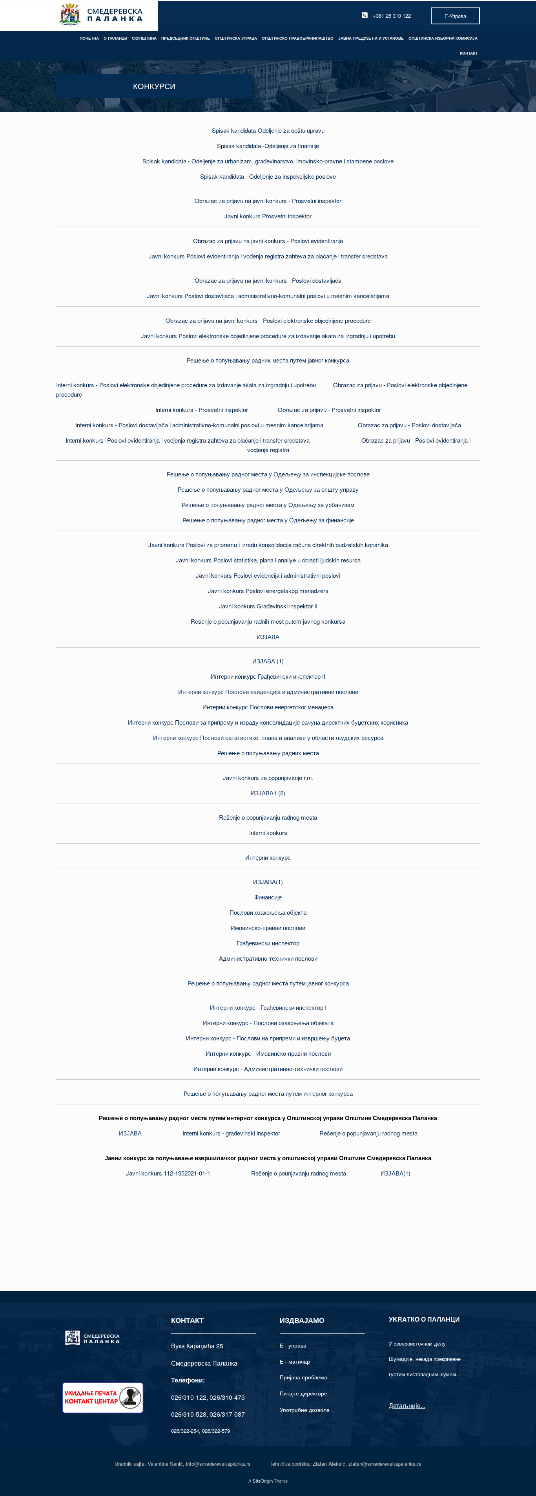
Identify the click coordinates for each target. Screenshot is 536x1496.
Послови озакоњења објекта (268, 912)
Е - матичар (295, 1361)
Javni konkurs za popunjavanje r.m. (268, 777)
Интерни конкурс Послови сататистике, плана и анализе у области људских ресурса (268, 737)
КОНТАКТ (469, 53)
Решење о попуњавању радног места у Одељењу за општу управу (268, 489)
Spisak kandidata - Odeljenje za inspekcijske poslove (268, 176)
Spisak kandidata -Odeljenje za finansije (268, 145)
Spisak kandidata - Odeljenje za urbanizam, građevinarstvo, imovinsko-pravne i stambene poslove (268, 161)
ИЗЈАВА (268, 636)
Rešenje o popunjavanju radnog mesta (268, 817)
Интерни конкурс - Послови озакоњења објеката (268, 1022)
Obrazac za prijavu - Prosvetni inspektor (329, 409)
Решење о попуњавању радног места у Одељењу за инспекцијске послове (268, 474)
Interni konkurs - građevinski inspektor (231, 1133)
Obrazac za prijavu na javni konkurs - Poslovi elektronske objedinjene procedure (268, 320)
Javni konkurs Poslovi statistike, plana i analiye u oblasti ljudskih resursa (268, 560)
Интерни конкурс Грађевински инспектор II (268, 676)
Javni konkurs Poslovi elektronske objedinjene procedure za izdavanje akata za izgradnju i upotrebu (268, 335)
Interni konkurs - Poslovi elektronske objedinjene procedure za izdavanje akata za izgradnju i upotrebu (186, 385)
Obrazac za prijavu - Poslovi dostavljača (409, 425)
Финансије (268, 897)
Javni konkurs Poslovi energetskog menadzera (268, 590)
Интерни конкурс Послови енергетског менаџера (268, 707)
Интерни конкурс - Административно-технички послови (268, 1068)
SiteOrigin (263, 1481)
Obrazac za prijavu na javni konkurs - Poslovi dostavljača (268, 280)
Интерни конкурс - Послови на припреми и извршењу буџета (268, 1038)
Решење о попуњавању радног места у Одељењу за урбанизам (268, 504)
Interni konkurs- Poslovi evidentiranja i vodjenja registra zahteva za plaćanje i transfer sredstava (188, 440)
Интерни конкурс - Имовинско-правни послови (268, 1053)
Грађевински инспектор (268, 943)
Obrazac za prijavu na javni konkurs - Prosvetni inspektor (268, 200)
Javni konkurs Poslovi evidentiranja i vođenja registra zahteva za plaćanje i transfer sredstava (268, 256)
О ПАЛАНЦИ (115, 38)
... (423, 1405)
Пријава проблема (303, 1377)
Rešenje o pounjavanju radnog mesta (298, 1173)
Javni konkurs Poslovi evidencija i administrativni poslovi (268, 575)
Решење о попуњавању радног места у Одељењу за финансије (268, 520)
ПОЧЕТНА (89, 38)
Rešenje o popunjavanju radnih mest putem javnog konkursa (268, 621)
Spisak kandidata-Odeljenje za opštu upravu (268, 130)
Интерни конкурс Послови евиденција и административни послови (268, 691)
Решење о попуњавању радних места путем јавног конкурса (268, 360)
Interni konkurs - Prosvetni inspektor (201, 409)
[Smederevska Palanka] (101, 15)
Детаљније (405, 1405)
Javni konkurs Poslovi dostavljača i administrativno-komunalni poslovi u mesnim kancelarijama (268, 295)
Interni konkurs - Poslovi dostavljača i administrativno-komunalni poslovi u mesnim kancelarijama (199, 425)
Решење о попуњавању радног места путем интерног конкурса (268, 1093)
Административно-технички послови (268, 958)
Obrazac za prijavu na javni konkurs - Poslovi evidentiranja (268, 240)
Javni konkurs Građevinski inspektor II (268, 606)
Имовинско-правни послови (268, 927)
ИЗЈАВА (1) (268, 661)
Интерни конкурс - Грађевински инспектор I (268, 1007)
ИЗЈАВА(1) (268, 881)
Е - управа (293, 1345)
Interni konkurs (268, 832)
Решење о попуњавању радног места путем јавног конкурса (268, 983)
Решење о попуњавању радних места (268, 753)
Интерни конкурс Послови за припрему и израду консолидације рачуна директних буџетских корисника (268, 722)
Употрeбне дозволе (305, 1410)
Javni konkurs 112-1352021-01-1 (168, 1173)
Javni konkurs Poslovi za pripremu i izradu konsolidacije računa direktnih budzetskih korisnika (268, 544)
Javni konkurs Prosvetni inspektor (268, 216)
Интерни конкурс (268, 857)
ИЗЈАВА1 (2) (268, 793)
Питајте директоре (303, 1393)
